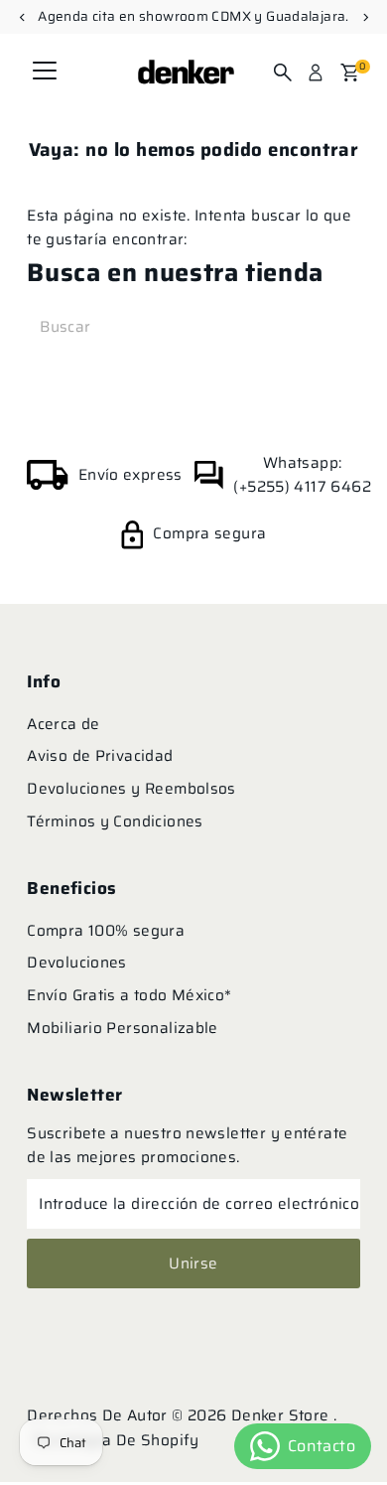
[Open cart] (349, 72)
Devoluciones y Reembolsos (131, 789)
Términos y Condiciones (114, 821)
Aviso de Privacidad (100, 756)
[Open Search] (283, 72)
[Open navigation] (45, 72)
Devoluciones (77, 962)
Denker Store (282, 1415)
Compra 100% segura (106, 931)
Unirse (193, 1263)
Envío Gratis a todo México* (129, 995)
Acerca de (63, 724)
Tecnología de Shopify (115, 1440)
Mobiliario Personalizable (122, 1028)
